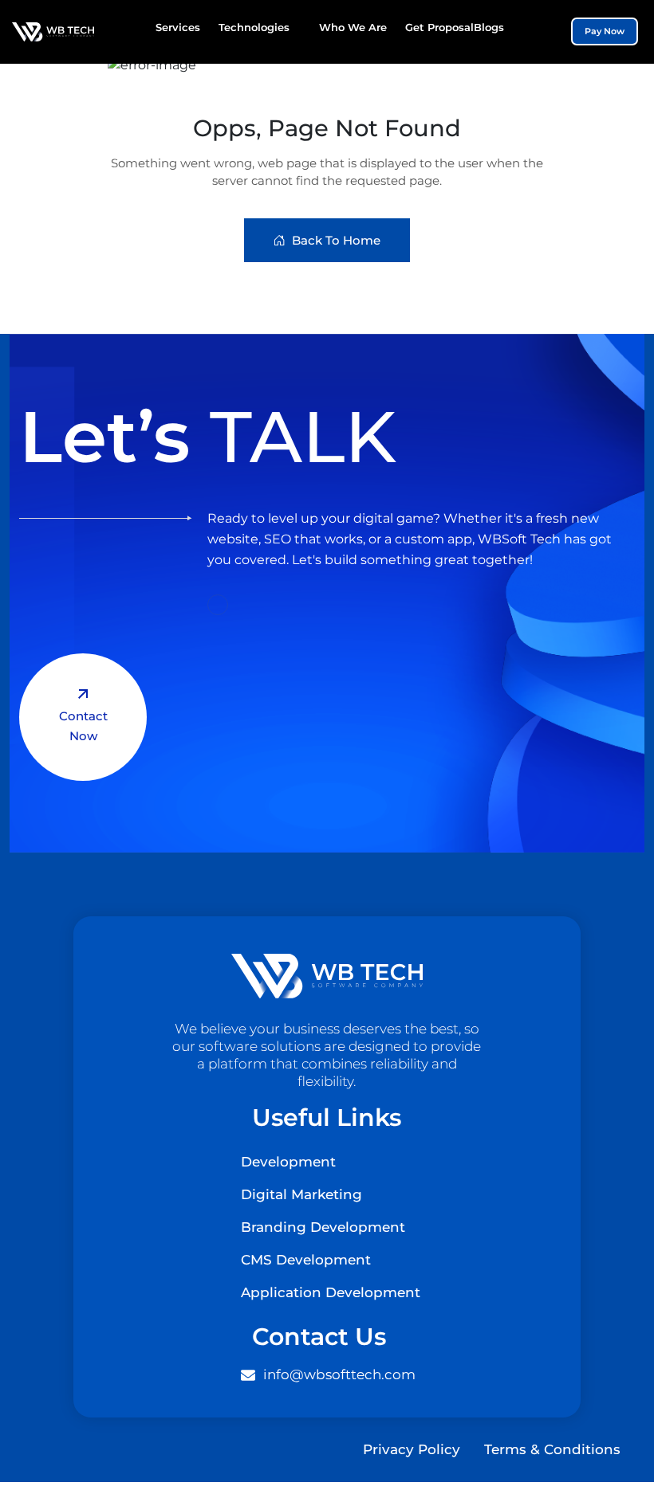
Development (288, 1162)
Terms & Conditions (552, 1449)
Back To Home (336, 240)
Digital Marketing (301, 1194)
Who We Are (353, 27)
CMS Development (306, 1260)
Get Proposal (439, 27)
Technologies (254, 27)
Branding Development (323, 1227)
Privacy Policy (411, 1449)
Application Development (330, 1292)
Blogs (489, 27)
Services (178, 27)
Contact (83, 725)
